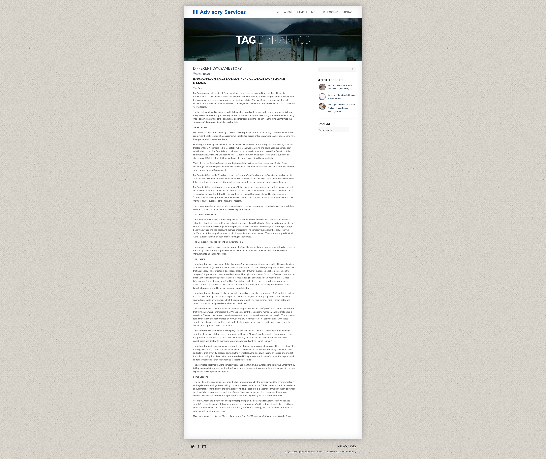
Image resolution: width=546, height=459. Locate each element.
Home (276, 12)
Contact (348, 12)
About (288, 12)
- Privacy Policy (348, 451)
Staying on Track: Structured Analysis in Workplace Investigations (341, 108)
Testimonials (329, 12)
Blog (314, 12)
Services (302, 12)
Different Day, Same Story (217, 68)
